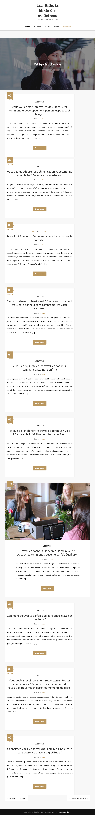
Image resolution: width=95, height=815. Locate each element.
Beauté (47, 27)
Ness (43, 119)
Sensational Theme (64, 812)
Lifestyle (67, 27)
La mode (37, 27)
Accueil (27, 27)
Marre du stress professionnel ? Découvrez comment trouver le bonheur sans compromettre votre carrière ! (39, 305)
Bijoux (56, 27)
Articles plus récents (77, 798)
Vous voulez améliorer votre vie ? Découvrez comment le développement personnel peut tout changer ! (39, 110)
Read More (39, 148)
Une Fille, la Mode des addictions (47, 10)
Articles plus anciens (17, 798)
